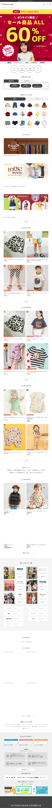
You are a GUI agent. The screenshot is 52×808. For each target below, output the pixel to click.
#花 (27, 449)
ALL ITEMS (30, 70)
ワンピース (23, 701)
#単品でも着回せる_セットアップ (20, 446)
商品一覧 (19, 553)
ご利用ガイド (22, 760)
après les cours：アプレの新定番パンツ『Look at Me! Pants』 (15, 174)
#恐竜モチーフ (12, 449)
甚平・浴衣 (19, 702)
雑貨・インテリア (26, 704)
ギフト (29, 702)
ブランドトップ (20, 550)
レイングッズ (13, 702)
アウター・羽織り (17, 701)
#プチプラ (43, 446)
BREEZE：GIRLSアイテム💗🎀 (9, 193)
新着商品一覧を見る (26, 529)
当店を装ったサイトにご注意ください (9, 789)
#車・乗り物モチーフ (20, 449)
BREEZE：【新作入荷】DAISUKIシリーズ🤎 (11, 155)
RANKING (22, 70)
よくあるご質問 (29, 760)
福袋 (33, 702)
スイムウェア (24, 702)
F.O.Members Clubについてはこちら (26, 727)
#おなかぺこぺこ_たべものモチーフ (35, 449)
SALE (38, 70)
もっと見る (26, 198)
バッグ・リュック (34, 701)
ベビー (8, 702)
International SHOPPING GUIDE (8, 785)
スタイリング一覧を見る (26, 692)
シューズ (28, 701)
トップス (6, 701)
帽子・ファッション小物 (39, 702)
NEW (14, 70)
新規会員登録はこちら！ (26, 746)
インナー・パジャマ (42, 701)
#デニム (29, 446)
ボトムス (10, 701)
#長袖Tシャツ (9, 446)
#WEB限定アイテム (35, 446)
